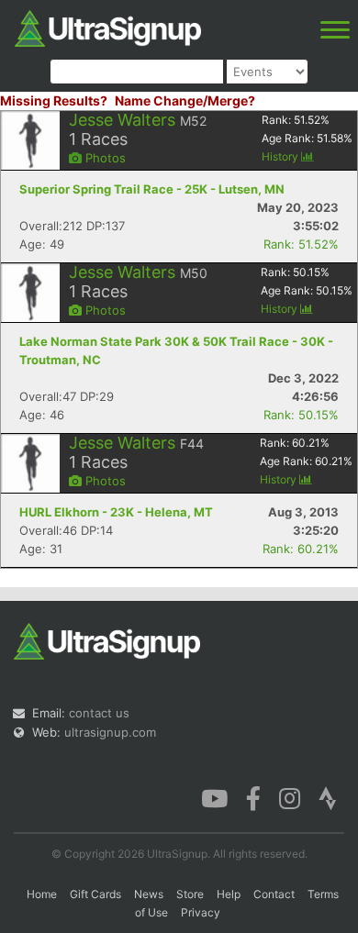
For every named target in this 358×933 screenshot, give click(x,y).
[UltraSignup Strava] (327, 797)
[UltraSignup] (108, 26)
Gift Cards (95, 894)
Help (229, 894)
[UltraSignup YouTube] (214, 797)
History (281, 156)
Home (42, 894)
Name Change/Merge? (185, 100)
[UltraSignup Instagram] (290, 797)
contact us (99, 712)
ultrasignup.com (110, 732)
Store (190, 894)
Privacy (200, 912)
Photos (104, 157)
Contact (274, 894)
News (148, 894)
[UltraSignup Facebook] (253, 797)
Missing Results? (53, 100)
